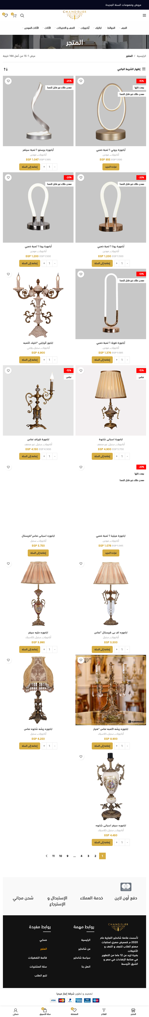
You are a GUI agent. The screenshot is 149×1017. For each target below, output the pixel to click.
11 (53, 856)
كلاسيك (29, 637)
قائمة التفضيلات (37, 957)
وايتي (30, 348)
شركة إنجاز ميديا (65, 993)
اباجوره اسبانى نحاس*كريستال (38, 535)
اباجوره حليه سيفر (38, 632)
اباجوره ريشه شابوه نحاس (38, 729)
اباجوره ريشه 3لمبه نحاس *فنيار (110, 729)
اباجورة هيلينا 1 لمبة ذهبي (111, 535)
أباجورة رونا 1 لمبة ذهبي (110, 246)
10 (60, 856)
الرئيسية (141, 56)
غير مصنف (102, 444)
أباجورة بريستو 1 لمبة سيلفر (38, 150)
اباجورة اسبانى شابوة (111, 439)
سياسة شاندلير (82, 957)
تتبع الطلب (41, 975)
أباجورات (114, 155)
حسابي (43, 940)
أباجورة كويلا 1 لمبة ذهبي (110, 343)
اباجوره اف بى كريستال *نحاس (110, 632)
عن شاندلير (84, 948)
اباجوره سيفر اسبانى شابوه (111, 825)
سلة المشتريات (38, 966)
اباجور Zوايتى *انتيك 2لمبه (38, 343)
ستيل (37, 348)
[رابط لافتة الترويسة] (74, 5)
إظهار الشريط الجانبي (128, 69)
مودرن (106, 155)
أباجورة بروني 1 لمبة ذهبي (111, 150)
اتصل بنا (85, 966)
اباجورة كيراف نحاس (38, 439)
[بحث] (22, 15)
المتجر (43, 948)
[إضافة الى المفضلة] (80, 81)
